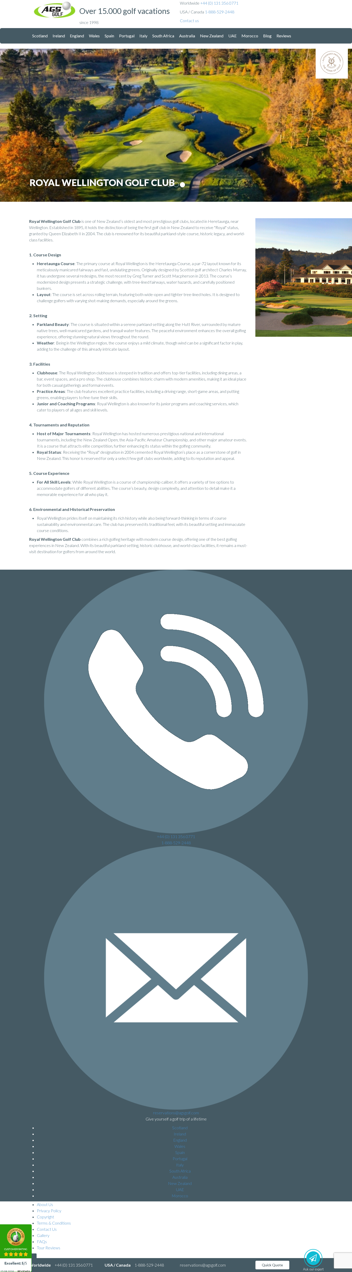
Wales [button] (94, 35)
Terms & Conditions (54, 1222)
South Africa (180, 1170)
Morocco (180, 1195)
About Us (45, 1204)
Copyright (45, 1216)
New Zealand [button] (211, 35)
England (180, 1140)
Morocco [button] (249, 35)
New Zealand (180, 1183)
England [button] (77, 35)
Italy (180, 1164)
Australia (180, 1177)
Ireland (180, 1133)
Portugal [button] (127, 35)
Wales (179, 1146)
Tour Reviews (48, 1247)
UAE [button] (232, 35)
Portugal (180, 1158)
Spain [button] (109, 35)
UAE (180, 1189)
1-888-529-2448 (219, 11)
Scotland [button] (40, 35)
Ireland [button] (59, 35)
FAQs (42, 1241)
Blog (267, 35)
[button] (189, 20)
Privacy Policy (49, 1210)
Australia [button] (187, 35)
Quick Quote (272, 1265)
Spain (180, 1152)
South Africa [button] (163, 35)
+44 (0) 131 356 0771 (219, 3)
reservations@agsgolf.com (176, 1112)
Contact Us (47, 1229)
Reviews (283, 35)
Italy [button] (143, 35)
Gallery (43, 1235)
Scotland (180, 1127)
